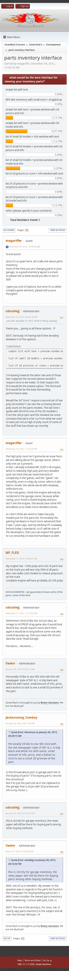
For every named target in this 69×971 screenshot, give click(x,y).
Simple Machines (43, 964)
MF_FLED (12, 552)
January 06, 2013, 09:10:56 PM (20, 813)
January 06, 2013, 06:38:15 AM (20, 669)
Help (19, 960)
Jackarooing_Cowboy (21, 717)
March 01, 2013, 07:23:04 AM (19, 851)
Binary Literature (50, 702)
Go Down (8, 230)
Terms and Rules (32, 960)
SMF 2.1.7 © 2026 (26, 964)
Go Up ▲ (47, 960)
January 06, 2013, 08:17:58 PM (20, 723)
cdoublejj (13, 311)
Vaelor (10, 663)
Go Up (6, 938)
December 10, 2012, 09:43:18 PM (21, 316)
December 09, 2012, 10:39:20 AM (24, 246)
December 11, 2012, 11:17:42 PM (21, 613)
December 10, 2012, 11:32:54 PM (21, 448)
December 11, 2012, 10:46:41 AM (21, 558)
